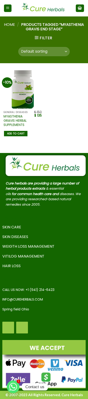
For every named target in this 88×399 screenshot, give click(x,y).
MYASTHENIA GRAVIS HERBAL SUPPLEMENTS (15, 120)
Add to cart (16, 133)
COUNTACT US (15, 280)
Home (9, 24)
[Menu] (8, 8)
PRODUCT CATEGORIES (22, 217)
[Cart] (80, 8)
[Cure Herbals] (43, 8)
